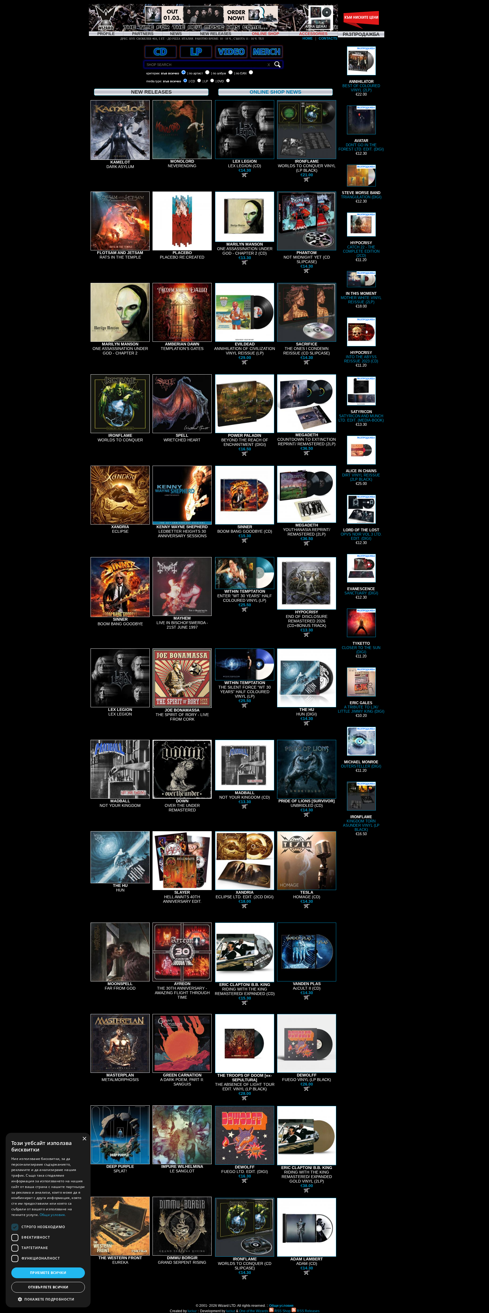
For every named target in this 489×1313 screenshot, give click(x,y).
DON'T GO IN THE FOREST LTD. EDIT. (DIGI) (361, 128)
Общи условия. (53, 1214)
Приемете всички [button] (48, 1272)
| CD (192, 81)
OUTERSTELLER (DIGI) (361, 748)
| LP (205, 81)
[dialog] (48, 1220)
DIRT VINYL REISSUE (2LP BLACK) (361, 459)
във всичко (170, 73)
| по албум (218, 73)
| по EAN (240, 73)
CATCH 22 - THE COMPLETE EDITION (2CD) (361, 235)
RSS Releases (307, 1311)
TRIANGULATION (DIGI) (361, 182)
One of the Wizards (253, 1311)
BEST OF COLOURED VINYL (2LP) (361, 69)
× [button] (84, 1139)
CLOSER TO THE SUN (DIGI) (361, 631)
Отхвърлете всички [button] (48, 1287)
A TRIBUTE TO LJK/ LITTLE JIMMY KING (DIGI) (361, 691)
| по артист (195, 73)
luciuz (192, 1311)
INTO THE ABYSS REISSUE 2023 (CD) (361, 340)
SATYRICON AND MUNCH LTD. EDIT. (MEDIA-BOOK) (361, 399)
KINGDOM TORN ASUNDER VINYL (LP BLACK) (361, 807)
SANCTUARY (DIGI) (361, 575)
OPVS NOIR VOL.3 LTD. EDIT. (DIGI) (361, 518)
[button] (48, 1299)
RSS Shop (282, 1311)
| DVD (220, 81)
